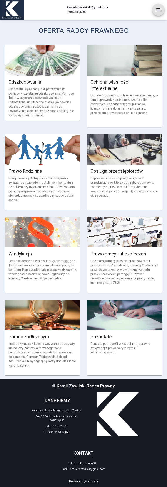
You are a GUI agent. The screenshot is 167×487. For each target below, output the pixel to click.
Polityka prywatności (83, 481)
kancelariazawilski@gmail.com (87, 7)
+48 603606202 (76, 12)
